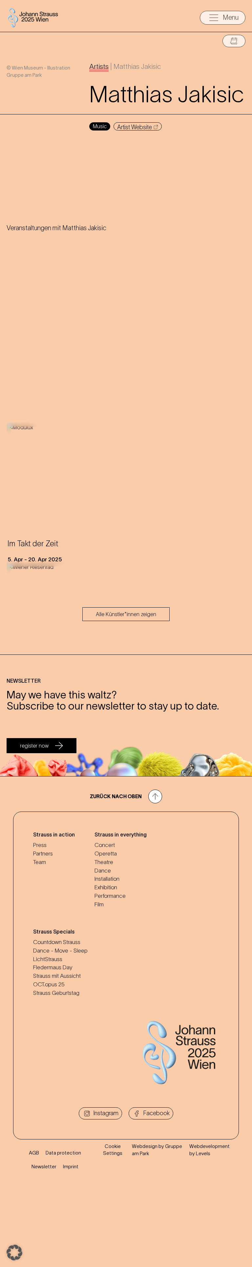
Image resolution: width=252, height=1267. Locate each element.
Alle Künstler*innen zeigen (126, 614)
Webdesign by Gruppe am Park (157, 1149)
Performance (110, 896)
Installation (106, 879)
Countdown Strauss (56, 942)
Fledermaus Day (52, 967)
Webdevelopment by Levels (209, 1149)
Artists (99, 66)
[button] (14, 1252)
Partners (43, 853)
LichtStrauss (47, 959)
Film (99, 904)
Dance (102, 871)
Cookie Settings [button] (112, 1149)
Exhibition (105, 887)
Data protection (63, 1153)
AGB (34, 1153)
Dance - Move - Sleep (60, 951)
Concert (104, 845)
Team (39, 862)
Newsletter (44, 1166)
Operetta (105, 853)
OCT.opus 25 (49, 984)
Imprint (70, 1166)
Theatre (103, 862)
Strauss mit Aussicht (57, 976)
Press (40, 845)
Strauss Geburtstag (56, 993)
